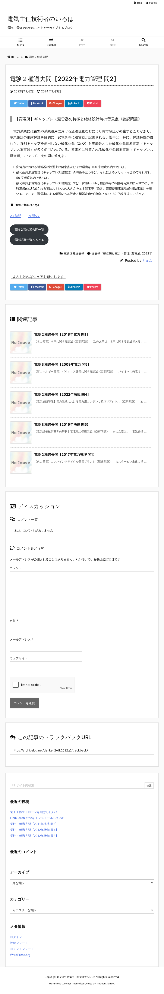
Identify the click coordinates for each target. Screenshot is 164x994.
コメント (16, 568)
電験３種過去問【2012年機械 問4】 (34, 830)
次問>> (34, 216)
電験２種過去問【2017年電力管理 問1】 (65, 454)
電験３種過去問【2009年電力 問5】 (62, 364)
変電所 (135, 253)
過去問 (96, 253)
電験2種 (107, 253)
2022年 (147, 253)
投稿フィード (19, 943)
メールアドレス (21, 639)
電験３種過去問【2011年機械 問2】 (34, 824)
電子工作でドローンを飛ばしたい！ (34, 812)
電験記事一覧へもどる (29, 239)
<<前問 (15, 216)
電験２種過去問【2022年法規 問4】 (62, 394)
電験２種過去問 (74, 253)
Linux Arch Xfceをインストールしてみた (37, 818)
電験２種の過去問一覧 (29, 229)
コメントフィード (22, 949)
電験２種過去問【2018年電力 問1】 (62, 334)
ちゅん (147, 261)
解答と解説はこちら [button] (28, 205)
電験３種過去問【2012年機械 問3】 (34, 835)
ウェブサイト (19, 658)
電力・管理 (122, 253)
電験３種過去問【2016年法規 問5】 (62, 424)
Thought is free (105, 983)
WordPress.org (20, 955)
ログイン (16, 937)
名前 (14, 620)
